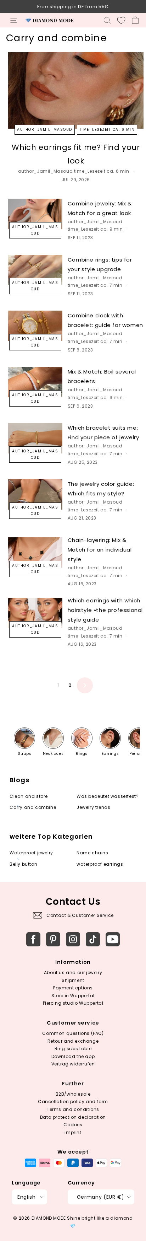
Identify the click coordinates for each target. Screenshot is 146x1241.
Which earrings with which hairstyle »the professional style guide (105, 610)
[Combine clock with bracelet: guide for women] (35, 326)
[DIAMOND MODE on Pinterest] (53, 939)
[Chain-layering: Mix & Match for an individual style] (35, 552)
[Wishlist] (121, 20)
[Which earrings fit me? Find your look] (76, 90)
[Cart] (135, 20)
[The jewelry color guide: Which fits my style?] (35, 494)
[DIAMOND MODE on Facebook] (33, 939)
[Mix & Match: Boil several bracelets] (35, 382)
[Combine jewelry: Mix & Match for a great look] (35, 214)
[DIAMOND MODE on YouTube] (113, 939)
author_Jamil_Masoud (44, 129)
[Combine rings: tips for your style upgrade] (35, 270)
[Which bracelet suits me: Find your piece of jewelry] (35, 438)
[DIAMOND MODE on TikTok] (93, 939)
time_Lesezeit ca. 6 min (107, 129)
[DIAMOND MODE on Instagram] (73, 939)
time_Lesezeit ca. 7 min (95, 285)
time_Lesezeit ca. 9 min (95, 229)
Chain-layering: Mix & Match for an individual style (100, 549)
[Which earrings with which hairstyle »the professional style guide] (35, 613)
